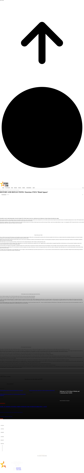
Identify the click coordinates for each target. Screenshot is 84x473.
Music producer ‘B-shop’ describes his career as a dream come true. (10, 438)
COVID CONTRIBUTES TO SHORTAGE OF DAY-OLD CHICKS (9, 435)
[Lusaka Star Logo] (12, 183)
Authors (37, 471)
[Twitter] (29, 465)
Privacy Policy (41, 471)
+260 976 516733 (18, 468)
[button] (83, 188)
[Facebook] (25, 465)
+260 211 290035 (18, 469)
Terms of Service (45, 471)
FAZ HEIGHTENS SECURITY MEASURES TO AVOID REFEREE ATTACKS (11, 427)
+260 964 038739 (18, 467)
